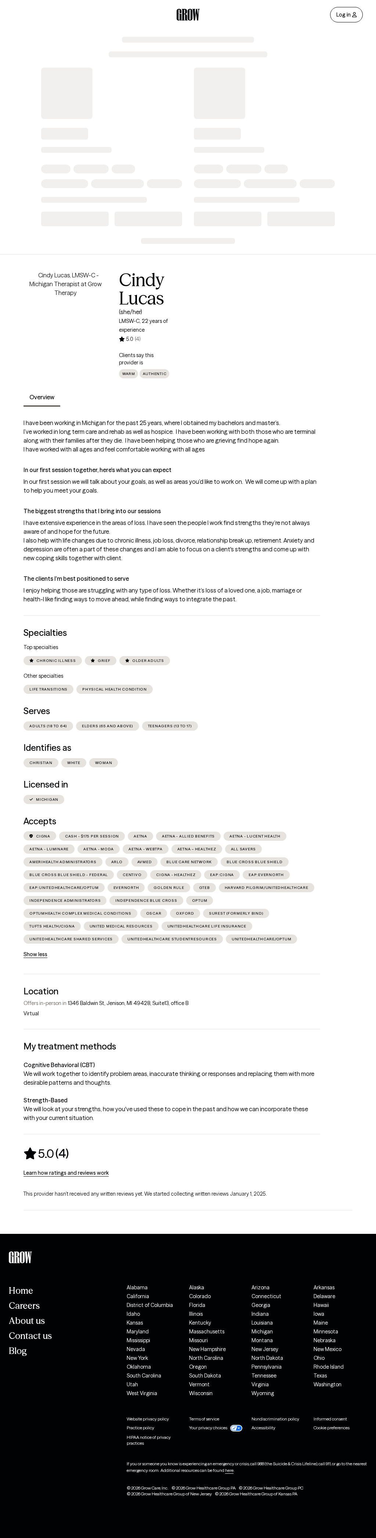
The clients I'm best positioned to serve (76, 578)
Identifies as (47, 747)
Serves (37, 711)
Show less (35, 954)
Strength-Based (46, 1100)
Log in (343, 14)
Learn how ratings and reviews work (66, 1173)
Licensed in (46, 784)
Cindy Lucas (141, 289)
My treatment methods (70, 1046)
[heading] (46, 1153)
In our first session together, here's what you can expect (97, 469)
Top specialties (41, 647)
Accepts (40, 821)
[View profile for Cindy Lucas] (65, 312)
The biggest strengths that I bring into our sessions (92, 511)
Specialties (45, 632)
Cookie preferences (332, 1427)
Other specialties (43, 676)
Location (41, 991)
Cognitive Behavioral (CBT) (59, 1065)
